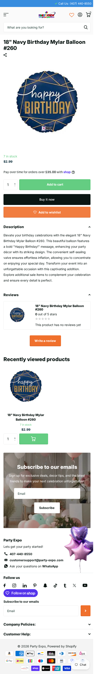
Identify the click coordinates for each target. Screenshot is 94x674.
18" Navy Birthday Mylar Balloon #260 (25, 417)
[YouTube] (85, 585)
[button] (16, 181)
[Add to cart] (33, 438)
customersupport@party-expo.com (36, 560)
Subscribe (47, 508)
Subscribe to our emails (21, 601)
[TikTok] (55, 585)
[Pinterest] (35, 585)
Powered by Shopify (62, 646)
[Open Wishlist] (71, 14)
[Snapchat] (45, 585)
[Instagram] (14, 585)
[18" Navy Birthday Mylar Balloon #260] (25, 387)
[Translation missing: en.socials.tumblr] (65, 585)
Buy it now (47, 199)
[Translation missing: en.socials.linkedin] (25, 585)
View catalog (6, 15)
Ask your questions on (34, 566)
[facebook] (4, 585)
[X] (74, 585)
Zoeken (86, 27)
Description (13, 227)
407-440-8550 (21, 554)
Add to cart (55, 184)
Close (47, 624)
